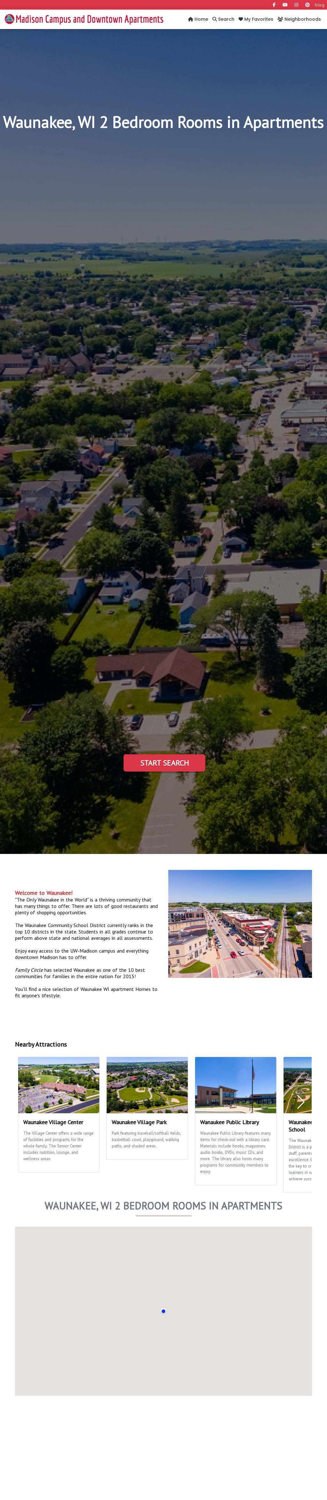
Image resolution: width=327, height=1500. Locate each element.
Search (225, 19)
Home (200, 19)
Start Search (164, 763)
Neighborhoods (302, 19)
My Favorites (258, 19)
